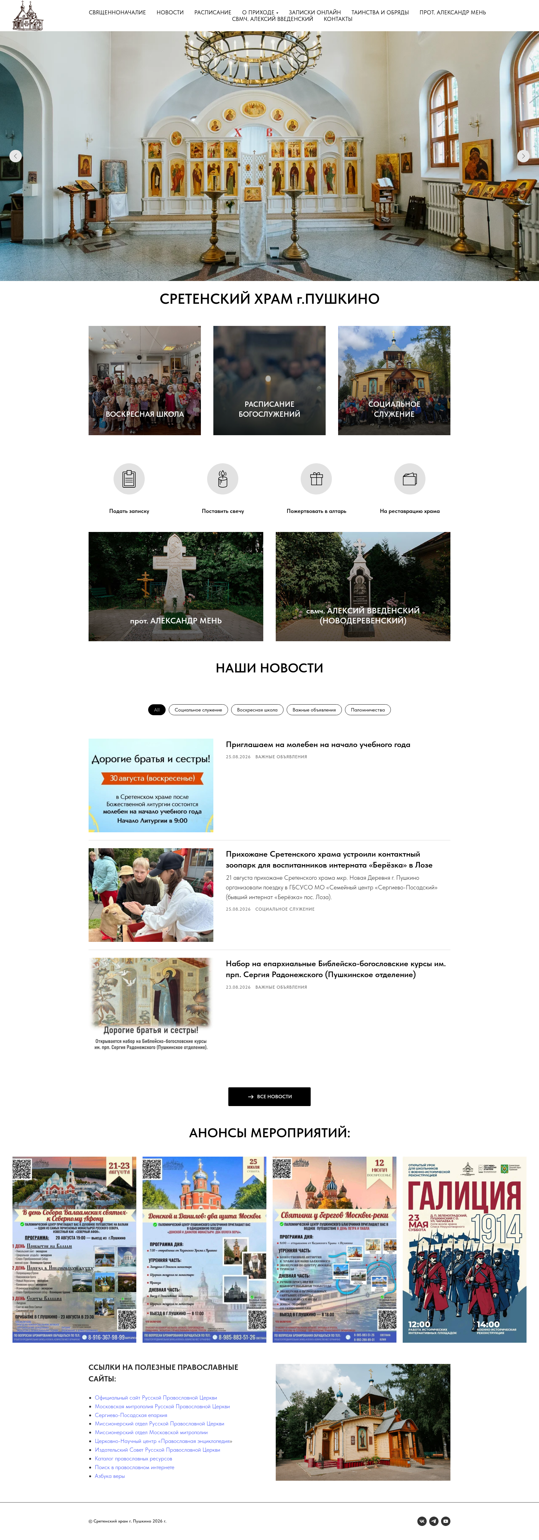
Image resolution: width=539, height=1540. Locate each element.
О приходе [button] (258, 12)
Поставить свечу (223, 511)
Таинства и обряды (380, 12)
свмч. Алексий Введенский (272, 19)
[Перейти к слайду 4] (278, 271)
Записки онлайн (315, 12)
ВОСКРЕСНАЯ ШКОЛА (145, 414)
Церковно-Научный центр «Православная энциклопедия (162, 1441)
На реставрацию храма (410, 511)
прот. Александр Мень (453, 12)
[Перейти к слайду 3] (272, 271)
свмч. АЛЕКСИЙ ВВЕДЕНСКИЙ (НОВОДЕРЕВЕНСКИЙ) (363, 615)
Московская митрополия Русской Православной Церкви (162, 1406)
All (157, 710)
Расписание (212, 12)
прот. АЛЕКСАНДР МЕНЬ (176, 620)
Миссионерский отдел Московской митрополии (151, 1432)
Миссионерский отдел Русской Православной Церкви (159, 1423)
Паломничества (368, 710)
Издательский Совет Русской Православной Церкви (157, 1449)
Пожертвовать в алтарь (316, 511)
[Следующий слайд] (523, 156)
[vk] (422, 1521)
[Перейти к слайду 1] (261, 271)
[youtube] (445, 1521)
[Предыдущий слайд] (15, 156)
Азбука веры (110, 1476)
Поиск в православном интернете (134, 1467)
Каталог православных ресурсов (133, 1458)
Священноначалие (117, 12)
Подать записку (129, 511)
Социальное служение (198, 710)
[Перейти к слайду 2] (266, 271)
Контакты (338, 19)
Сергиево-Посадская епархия (131, 1415)
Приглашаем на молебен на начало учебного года (318, 744)
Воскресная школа (257, 710)
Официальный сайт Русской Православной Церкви (156, 1397)
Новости (170, 12)
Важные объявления (314, 710)
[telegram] (434, 1521)
